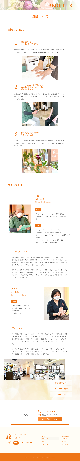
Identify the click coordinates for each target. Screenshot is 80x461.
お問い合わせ (65, 444)
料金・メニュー (45, 444)
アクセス (64, 441)
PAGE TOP (75, 442)
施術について (45, 441)
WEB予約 (25, 442)
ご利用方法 (64, 438)
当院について (45, 438)
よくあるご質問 (65, 436)
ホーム (43, 436)
